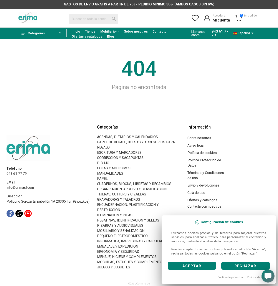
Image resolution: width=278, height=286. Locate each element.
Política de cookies (259, 277)
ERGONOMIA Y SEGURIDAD (118, 252)
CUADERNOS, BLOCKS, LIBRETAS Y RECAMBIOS (134, 184)
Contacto (159, 31)
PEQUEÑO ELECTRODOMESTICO (122, 236)
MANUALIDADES (110, 173)
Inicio (76, 31)
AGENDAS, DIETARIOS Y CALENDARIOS (127, 137)
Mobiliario (108, 31)
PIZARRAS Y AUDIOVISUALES (120, 225)
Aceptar (191, 266)
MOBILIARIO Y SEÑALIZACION (120, 231)
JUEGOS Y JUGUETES (113, 267)
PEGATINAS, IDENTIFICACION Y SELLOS (128, 220)
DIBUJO (103, 163)
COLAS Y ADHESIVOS (114, 168)
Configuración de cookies (32, 223)
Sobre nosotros (136, 31)
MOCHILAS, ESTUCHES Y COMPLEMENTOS (130, 262)
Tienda (90, 31)
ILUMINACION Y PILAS (114, 215)
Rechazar (245, 266)
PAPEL (102, 179)
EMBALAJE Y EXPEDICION (117, 246)
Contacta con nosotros (204, 206)
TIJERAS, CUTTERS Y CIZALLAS (121, 194)
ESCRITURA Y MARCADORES (119, 152)
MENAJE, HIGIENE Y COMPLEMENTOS (127, 257)
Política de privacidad (231, 277)
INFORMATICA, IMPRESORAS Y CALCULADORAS (134, 241)
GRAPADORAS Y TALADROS (118, 199)
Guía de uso (196, 193)
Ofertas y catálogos (87, 36)
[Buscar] (114, 19)
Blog (110, 36)
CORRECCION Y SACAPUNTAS (120, 158)
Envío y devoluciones (203, 185)
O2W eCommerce (139, 283)
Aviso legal (195, 145)
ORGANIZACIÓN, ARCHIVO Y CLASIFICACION (132, 189)
